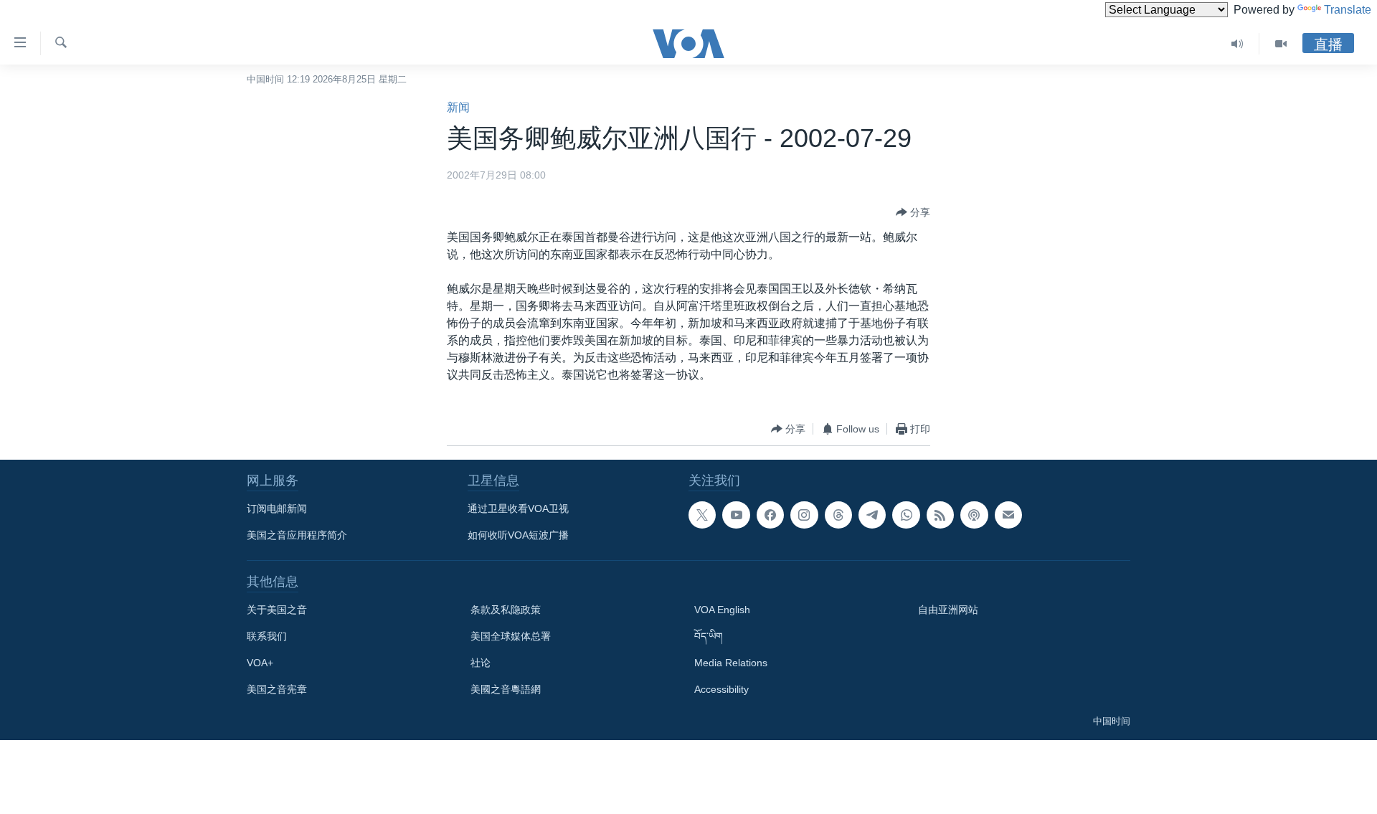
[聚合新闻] (940, 515)
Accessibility (721, 689)
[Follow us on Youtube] (735, 515)
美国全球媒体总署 (510, 636)
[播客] (974, 515)
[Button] (913, 212)
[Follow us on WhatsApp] (905, 515)
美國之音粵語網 (505, 689)
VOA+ (260, 662)
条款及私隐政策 (505, 609)
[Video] (1280, 44)
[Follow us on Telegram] (872, 515)
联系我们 (267, 636)
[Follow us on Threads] (838, 515)
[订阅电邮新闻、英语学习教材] (1008, 515)
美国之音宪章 (277, 689)
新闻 (458, 107)
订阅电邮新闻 (277, 508)
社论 (480, 662)
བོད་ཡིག (708, 636)
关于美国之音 (277, 609)
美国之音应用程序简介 (297, 535)
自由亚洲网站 (948, 609)
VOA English (722, 609)
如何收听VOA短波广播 (518, 535)
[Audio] (1237, 44)
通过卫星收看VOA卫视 (518, 508)
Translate (1347, 10)
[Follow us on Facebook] (770, 515)
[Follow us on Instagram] (804, 515)
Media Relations (730, 662)
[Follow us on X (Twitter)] (702, 515)
